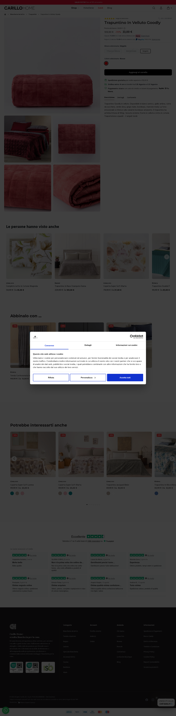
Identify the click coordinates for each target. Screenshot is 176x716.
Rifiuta (51, 377)
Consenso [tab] (49, 345)
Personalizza (86, 377)
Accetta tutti (125, 377)
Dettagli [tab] (88, 345)
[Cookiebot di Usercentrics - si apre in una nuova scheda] (132, 337)
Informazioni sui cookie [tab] (126, 345)
